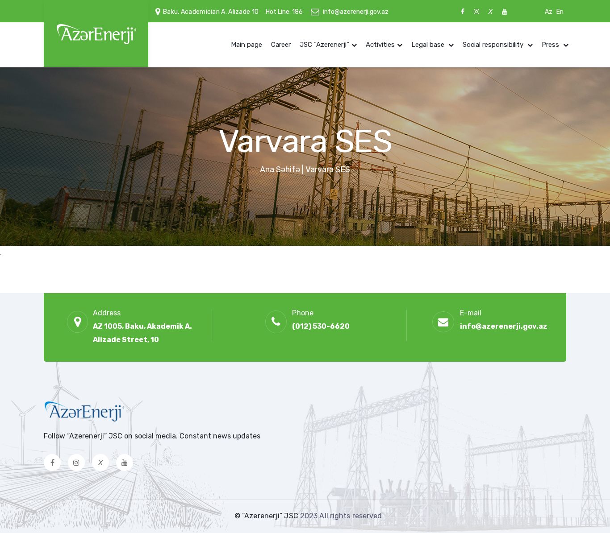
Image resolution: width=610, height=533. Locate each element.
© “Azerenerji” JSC (267, 516)
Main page (246, 45)
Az (548, 12)
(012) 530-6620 (321, 326)
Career (281, 45)
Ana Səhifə (280, 169)
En (560, 12)
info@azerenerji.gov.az (356, 12)
